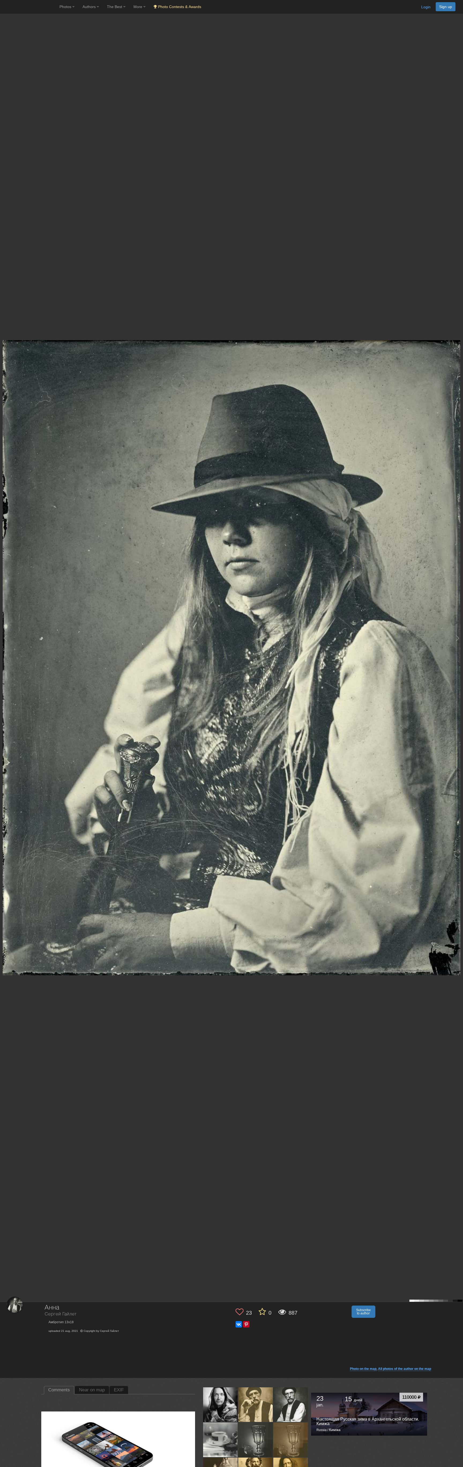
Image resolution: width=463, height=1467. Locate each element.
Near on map (92, 1389)
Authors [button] (90, 7)
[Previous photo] (5, 638)
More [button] (138, 7)
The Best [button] (115, 7)
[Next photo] (458, 638)
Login (426, 7)
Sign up (445, 7)
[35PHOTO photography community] (29, 7)
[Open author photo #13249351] (220, 1404)
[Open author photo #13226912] (255, 1404)
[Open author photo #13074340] (255, 1440)
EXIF (119, 1389)
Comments (59, 1389)
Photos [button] (65, 7)
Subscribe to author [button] (363, 1311)
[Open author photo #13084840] (220, 1440)
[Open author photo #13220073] (290, 1404)
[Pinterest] (246, 1324)
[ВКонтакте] (239, 1324)
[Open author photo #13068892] (290, 1440)
